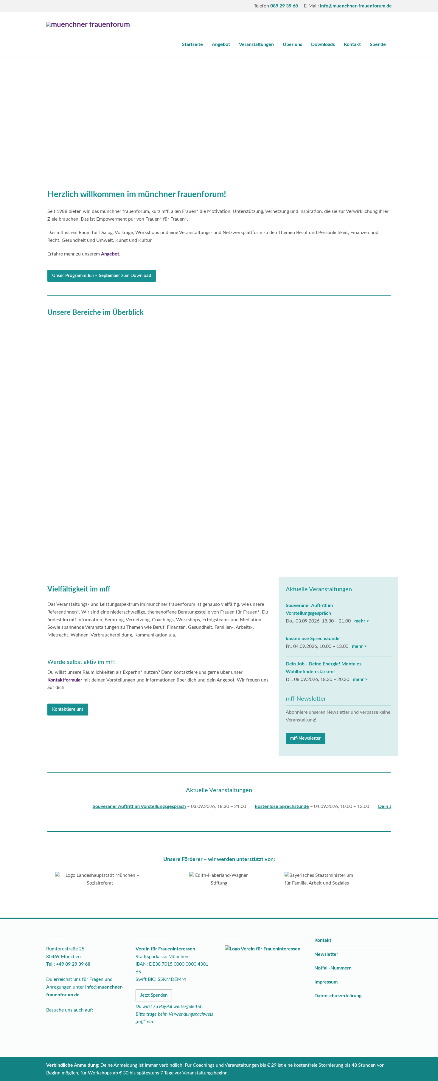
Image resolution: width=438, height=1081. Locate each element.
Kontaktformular (64, 680)
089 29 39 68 (284, 6)
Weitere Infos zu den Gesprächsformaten (334, 413)
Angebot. (110, 254)
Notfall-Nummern (333, 968)
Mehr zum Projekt (217, 398)
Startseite (192, 44)
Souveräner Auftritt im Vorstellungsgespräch (117, 806)
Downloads (323, 44)
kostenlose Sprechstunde (313, 638)
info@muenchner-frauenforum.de (356, 6)
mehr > (360, 621)
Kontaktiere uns (67, 709)
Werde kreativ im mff (217, 536)
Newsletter (326, 954)
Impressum (326, 982)
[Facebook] (52, 6)
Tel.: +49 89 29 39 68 (68, 964)
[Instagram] (64, 6)
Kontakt (352, 44)
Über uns (292, 44)
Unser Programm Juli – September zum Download (101, 275)
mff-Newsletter (305, 738)
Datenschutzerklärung (337, 995)
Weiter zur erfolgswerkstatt (99, 420)
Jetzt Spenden (153, 995)
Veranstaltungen (256, 44)
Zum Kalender (334, 536)
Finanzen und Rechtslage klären (99, 536)
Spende (378, 44)
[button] (37, 113)
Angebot (221, 44)
